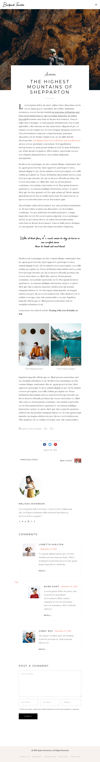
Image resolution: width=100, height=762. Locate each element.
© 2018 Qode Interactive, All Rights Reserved (50, 750)
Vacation (76, 757)
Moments (37, 757)
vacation (37, 428)
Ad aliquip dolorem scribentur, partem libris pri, (57, 140)
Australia (50, 74)
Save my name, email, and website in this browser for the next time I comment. (50, 709)
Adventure (50, 757)
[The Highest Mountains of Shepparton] (50, 487)
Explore (50, 98)
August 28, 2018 (50, 450)
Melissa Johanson (50, 441)
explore (24, 428)
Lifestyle (24, 757)
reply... (43, 571)
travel (30, 428)
